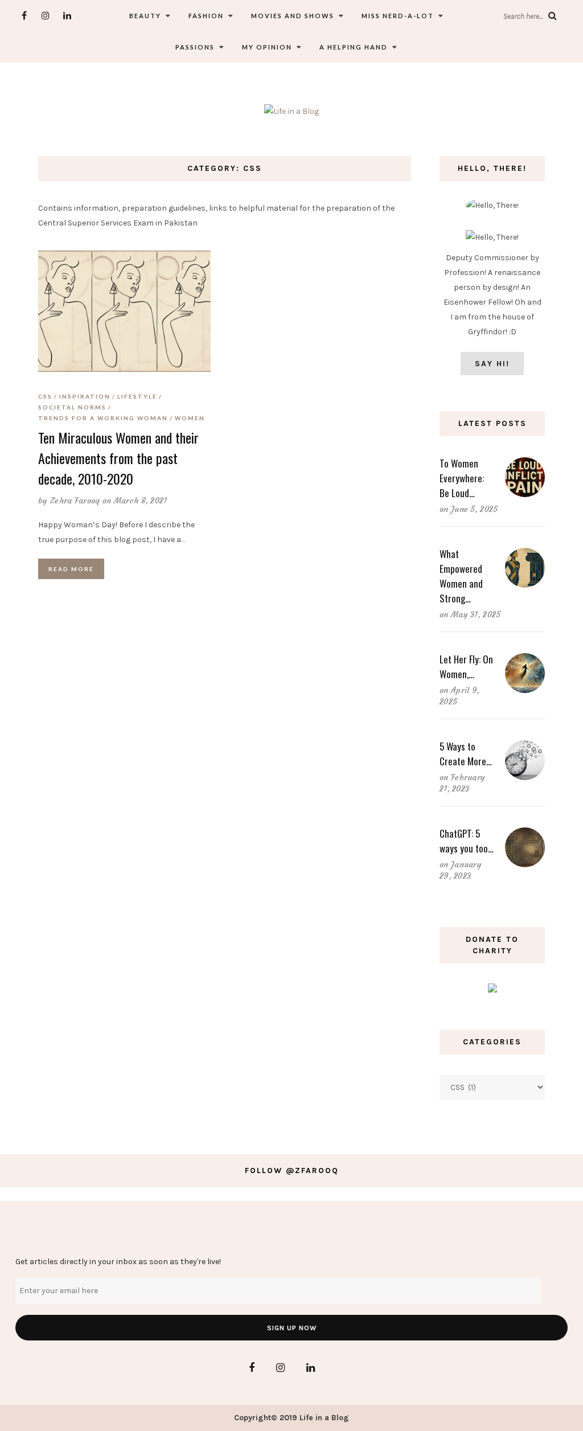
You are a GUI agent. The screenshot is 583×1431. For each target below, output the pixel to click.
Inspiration (84, 396)
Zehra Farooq (75, 500)
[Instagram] (46, 15)
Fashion (206, 15)
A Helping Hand (353, 47)
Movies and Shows (292, 15)
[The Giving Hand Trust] (492, 988)
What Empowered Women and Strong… (461, 576)
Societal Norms (72, 407)
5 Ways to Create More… (466, 753)
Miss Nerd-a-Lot (398, 15)
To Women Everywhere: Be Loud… (462, 478)
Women (190, 418)
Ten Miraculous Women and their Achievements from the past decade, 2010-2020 (118, 458)
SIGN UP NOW (292, 1328)
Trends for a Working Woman (103, 418)
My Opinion (267, 47)
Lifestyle (137, 396)
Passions (195, 47)
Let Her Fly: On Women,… (466, 666)
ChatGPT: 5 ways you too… (467, 840)
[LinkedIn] (67, 15)
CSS (45, 396)
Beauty (145, 15)
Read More (71, 568)
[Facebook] (24, 15)
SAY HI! (492, 363)
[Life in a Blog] (291, 111)
